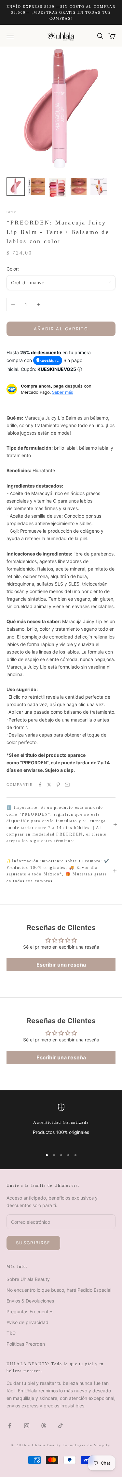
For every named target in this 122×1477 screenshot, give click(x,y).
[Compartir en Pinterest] (58, 784)
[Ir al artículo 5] (99, 186)
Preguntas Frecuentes (30, 1311)
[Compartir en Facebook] (40, 784)
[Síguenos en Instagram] (26, 1425)
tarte (12, 211)
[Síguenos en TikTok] (60, 1425)
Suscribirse (33, 1242)
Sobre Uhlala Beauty (28, 1279)
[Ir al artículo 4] (78, 186)
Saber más (62, 392)
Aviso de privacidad (27, 1322)
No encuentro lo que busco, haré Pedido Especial (59, 1290)
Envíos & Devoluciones (30, 1300)
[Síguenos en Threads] (43, 1425)
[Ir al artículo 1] (16, 186)
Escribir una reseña (61, 964)
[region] (61, 1124)
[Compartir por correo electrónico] (67, 784)
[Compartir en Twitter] (49, 784)
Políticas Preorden (26, 1344)
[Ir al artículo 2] (36, 186)
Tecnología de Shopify (87, 1445)
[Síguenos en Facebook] (10, 1425)
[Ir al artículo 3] (57, 187)
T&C (11, 1333)
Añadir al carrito (61, 328)
